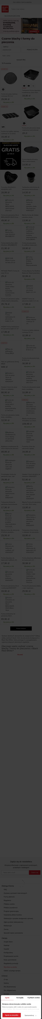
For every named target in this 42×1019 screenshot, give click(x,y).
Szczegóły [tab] (19, 997)
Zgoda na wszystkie (11, 1015)
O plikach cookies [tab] (34, 997)
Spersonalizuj (29, 1015)
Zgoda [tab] (7, 997)
